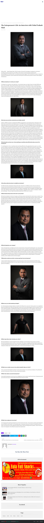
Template (17, 521)
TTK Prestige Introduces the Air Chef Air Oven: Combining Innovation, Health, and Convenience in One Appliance (24, 497)
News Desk (14, 444)
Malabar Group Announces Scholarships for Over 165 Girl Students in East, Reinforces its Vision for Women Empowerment (24, 493)
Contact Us (41, 521)
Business (4, 515)
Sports (22, 515)
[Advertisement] (22, 14)
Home (2, 22)
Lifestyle (18, 515)
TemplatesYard (9, 521)
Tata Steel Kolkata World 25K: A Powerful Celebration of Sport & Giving (19, 487)
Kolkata (14, 515)
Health (8, 515)
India (4, 22)
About (37, 521)
